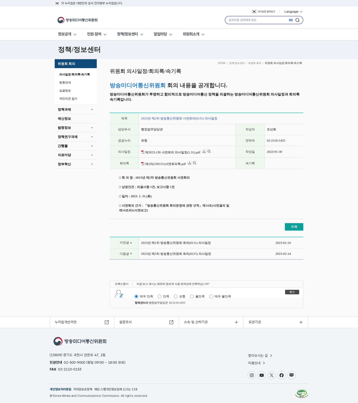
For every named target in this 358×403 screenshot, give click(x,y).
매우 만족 (146, 296)
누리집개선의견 (66, 322)
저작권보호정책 (82, 389)
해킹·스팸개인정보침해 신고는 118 (115, 389)
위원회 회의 (66, 63)
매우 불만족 (223, 296)
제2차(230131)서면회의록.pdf (165, 164)
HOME (222, 63)
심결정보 (65, 90)
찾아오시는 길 (258, 356)
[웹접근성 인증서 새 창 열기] (301, 392)
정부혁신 (64, 164)
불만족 (200, 296)
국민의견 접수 (68, 98)
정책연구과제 (68, 136)
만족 (166, 296)
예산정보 (64, 118)
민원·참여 (94, 34)
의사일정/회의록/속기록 (74, 74)
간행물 (63, 146)
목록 (294, 227)
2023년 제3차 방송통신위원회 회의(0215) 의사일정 (176, 253)
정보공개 (64, 34)
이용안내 (255, 363)
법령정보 (64, 127)
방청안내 (65, 82)
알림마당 (160, 34)
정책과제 (64, 109)
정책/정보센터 (127, 34)
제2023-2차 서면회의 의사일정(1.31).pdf (172, 152)
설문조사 (125, 322)
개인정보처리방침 (60, 389)
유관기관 (255, 322)
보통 (182, 296)
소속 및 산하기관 (196, 322)
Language (292, 11)
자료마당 (64, 155)
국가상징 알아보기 (266, 11)
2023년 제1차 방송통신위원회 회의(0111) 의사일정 (176, 242)
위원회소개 (191, 34)
